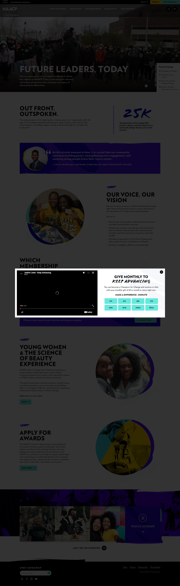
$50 (138, 301)
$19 (111, 301)
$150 (111, 308)
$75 (151, 301)
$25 (124, 301)
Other (151, 308)
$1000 (138, 308)
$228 (124, 308)
